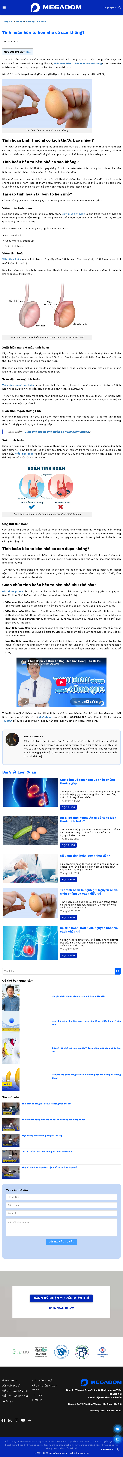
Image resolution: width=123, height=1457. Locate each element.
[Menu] (4, 7)
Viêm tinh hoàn (11, 259)
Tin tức (20, 21)
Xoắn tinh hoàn (24, 453)
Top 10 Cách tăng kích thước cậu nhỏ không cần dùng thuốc (53, 1119)
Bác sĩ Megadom (12, 591)
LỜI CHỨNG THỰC (42, 1380)
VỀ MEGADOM (10, 1380)
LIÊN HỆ (37, 1400)
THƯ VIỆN (7, 1401)
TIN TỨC (37, 1394)
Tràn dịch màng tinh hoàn (18, 385)
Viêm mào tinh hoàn (73, 213)
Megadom (45, 717)
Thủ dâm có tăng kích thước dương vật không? (47, 1104)
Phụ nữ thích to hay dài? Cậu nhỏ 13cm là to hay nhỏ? (50, 1167)
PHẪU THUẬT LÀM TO (15, 1390)
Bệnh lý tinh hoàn (36, 21)
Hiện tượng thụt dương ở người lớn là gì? (43, 1135)
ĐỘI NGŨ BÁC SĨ (11, 1385)
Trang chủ (7, 21)
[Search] (119, 7)
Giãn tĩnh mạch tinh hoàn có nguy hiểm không (56, 431)
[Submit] (118, 971)
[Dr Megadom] (55, 7)
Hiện (28, 52)
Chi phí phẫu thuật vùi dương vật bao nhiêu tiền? (48, 1151)
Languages (109, 7)
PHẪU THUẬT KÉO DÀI (15, 1396)
